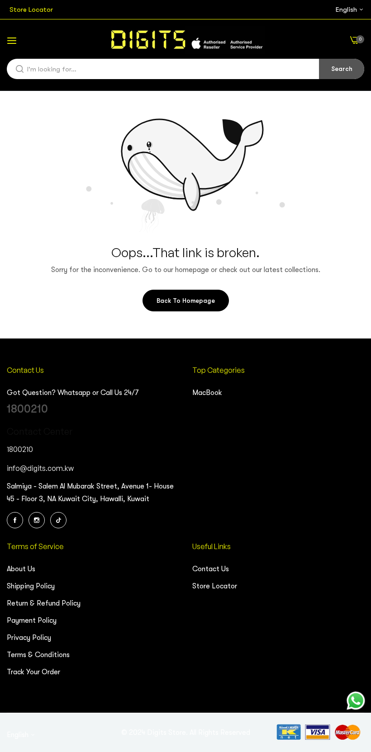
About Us (21, 569)
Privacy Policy (29, 638)
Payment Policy (32, 620)
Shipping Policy (31, 586)
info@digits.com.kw (40, 468)
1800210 (27, 409)
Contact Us (210, 569)
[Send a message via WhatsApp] (355, 700)
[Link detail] (16, 520)
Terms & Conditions (38, 655)
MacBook (207, 393)
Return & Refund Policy (44, 603)
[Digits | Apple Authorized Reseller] (185, 40)
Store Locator (214, 586)
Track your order (33, 672)
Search (341, 68)
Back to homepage (186, 300)
